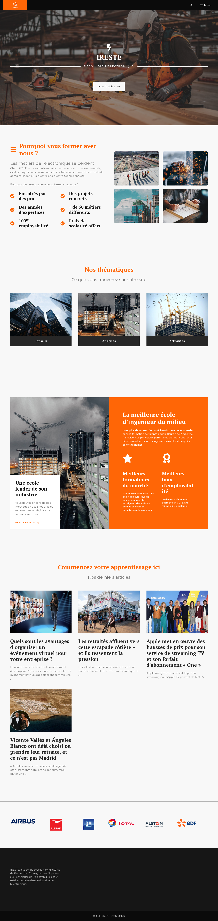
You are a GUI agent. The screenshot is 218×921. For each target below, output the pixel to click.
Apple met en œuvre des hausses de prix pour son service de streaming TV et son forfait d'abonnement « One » (176, 653)
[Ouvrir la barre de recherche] (191, 5)
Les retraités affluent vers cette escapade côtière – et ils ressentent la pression (108, 650)
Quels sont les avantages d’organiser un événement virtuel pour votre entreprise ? (39, 650)
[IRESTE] (15, 5)
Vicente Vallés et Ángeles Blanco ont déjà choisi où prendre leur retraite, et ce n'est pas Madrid (40, 749)
